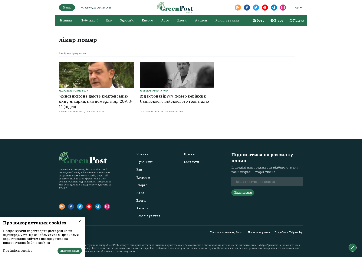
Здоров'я (127, 20)
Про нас (190, 154)
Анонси (201, 20)
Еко (109, 20)
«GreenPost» (112, 244)
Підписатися (243, 192)
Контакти (191, 162)
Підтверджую (70, 250)
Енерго (147, 20)
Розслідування (227, 20)
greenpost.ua (147, 247)
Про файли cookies (17, 250)
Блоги (182, 20)
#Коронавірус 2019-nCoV (73, 91)
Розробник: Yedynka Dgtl (289, 232)
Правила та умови (259, 232)
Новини (66, 20)
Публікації (89, 20)
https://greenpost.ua (270, 244)
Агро (165, 20)
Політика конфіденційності (227, 232)
